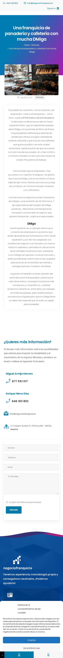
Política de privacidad (30, 502)
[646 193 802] (48, 654)
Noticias (35, 45)
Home (26, 45)
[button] (58, 608)
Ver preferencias (31, 648)
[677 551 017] (19, 654)
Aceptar (31, 640)
